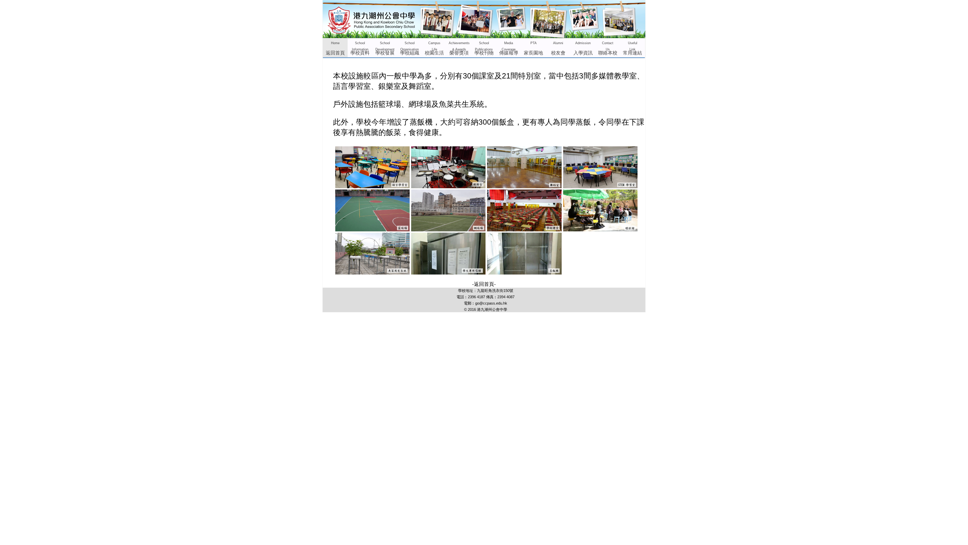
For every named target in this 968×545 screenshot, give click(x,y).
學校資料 (360, 48)
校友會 (558, 48)
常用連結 (632, 48)
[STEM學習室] (600, 186)
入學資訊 (583, 48)
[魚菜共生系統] (372, 273)
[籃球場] (372, 229)
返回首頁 (335, 48)
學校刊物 (484, 48)
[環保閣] (600, 229)
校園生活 (434, 48)
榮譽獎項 (459, 48)
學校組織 (409, 48)
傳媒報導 (508, 48)
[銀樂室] (448, 186)
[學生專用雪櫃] (448, 273)
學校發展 (385, 48)
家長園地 (533, 48)
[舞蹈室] (524, 186)
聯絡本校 (607, 48)
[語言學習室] (372, 186)
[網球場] (448, 229)
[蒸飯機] (524, 273)
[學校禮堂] (524, 229)
